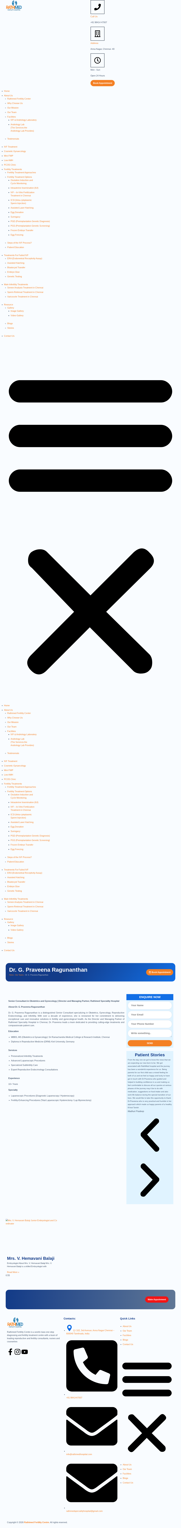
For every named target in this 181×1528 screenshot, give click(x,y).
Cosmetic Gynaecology (15, 151)
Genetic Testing (14, 276)
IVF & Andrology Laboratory (24, 120)
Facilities (11, 117)
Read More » (13, 1272)
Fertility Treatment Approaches (21, 172)
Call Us (94, 16)
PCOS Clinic (10, 165)
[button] (90, 522)
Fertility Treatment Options (19, 177)
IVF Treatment (10, 147)
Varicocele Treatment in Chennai (22, 297)
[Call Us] (97, 7)
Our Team (11, 112)
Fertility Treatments (13, 169)
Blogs (10, 323)
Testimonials (13, 139)
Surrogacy (15, 217)
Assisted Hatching (15, 263)
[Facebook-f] (10, 1352)
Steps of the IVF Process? (19, 243)
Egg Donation (17, 212)
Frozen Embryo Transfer (22, 230)
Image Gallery (17, 311)
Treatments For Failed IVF (16, 255)
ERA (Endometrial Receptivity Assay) (24, 258)
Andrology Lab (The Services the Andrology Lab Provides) (22, 127)
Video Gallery (17, 315)
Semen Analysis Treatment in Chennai (25, 288)
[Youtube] (24, 1352)
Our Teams (19, 975)
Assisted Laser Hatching (22, 208)
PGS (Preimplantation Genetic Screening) (30, 226)
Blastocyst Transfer (16, 267)
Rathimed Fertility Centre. (37, 1522)
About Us (8, 95)
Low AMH (8, 160)
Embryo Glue (13, 272)
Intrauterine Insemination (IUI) (24, 188)
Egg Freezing (17, 235)
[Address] (97, 34)
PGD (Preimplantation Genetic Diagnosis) (30, 221)
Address (94, 43)
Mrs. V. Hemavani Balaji (30, 1258)
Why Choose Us (15, 103)
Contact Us (9, 336)
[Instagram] (17, 1352)
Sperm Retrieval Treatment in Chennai (25, 292)
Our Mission (13, 108)
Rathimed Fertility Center (19, 99)
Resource (8, 305)
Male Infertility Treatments (16, 284)
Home (7, 91)
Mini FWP (8, 156)
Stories (10, 328)
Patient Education (15, 247)
